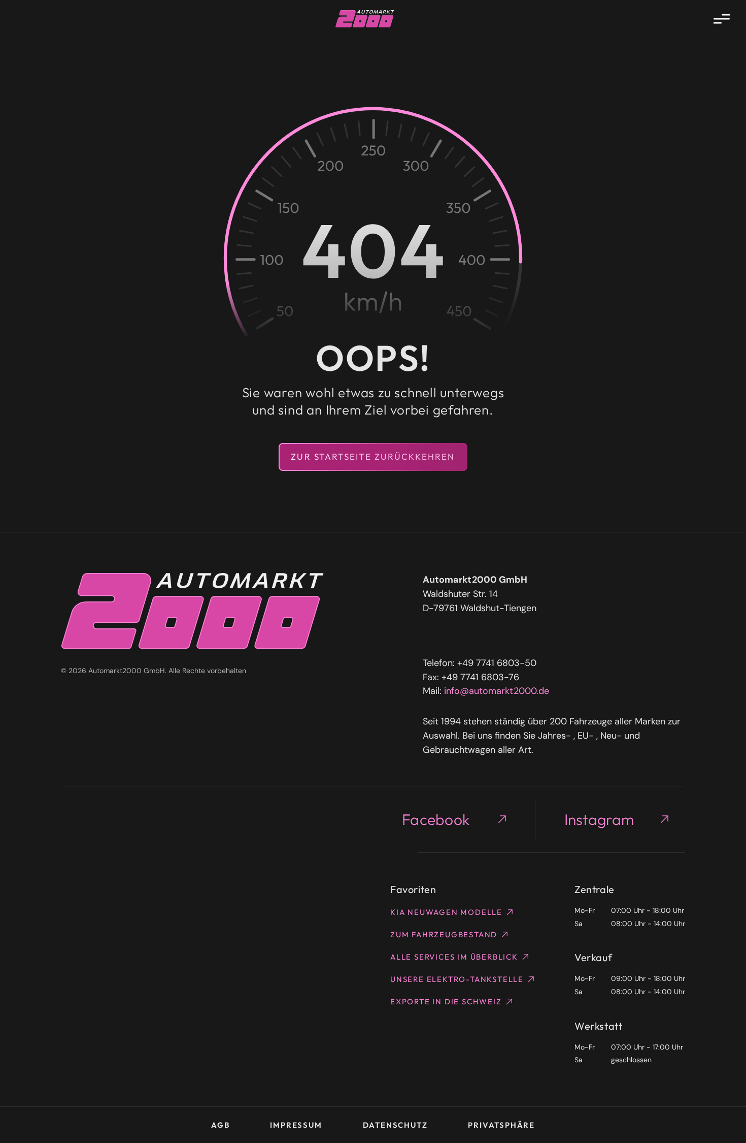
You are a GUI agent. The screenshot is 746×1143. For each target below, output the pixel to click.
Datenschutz (395, 1125)
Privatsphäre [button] (501, 1125)
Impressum (296, 1125)
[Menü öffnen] (722, 19)
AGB (220, 1125)
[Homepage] (365, 18)
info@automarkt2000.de (496, 691)
